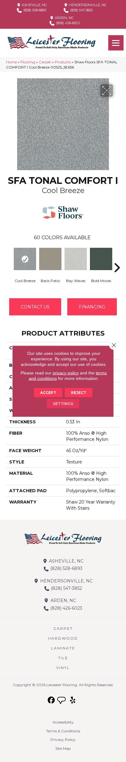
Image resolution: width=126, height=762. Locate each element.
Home (11, 62)
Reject (78, 392)
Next (116, 258)
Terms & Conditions (63, 731)
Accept (48, 392)
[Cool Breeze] (25, 259)
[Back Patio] (50, 259)
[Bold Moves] (101, 259)
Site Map (63, 748)
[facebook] (51, 700)
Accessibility (63, 722)
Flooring (27, 62)
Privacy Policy (63, 739)
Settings (63, 403)
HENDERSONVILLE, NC (87, 5)
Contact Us (35, 307)
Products (63, 62)
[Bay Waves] (75, 259)
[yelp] (73, 700)
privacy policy (66, 372)
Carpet (45, 62)
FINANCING (92, 307)
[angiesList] (62, 701)
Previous (9, 258)
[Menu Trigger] (116, 42)
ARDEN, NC (63, 18)
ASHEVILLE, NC (34, 5)
